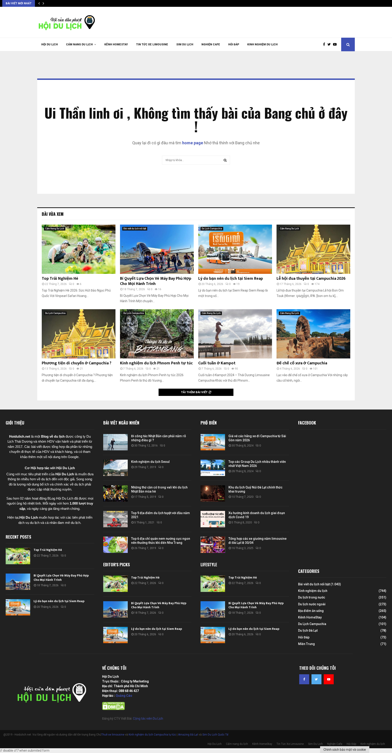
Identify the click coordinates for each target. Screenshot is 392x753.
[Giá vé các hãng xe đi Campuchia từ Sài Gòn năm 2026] (213, 442)
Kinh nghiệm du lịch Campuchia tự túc (152, 734)
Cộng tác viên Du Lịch (148, 718)
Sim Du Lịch (184, 44)
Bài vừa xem (53, 214)
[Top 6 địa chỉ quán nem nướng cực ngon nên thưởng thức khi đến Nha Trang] (115, 545)
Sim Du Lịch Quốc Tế (215, 734)
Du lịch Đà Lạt (308, 630)
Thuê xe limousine (112, 734)
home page (192, 142)
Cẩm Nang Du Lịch (54, 228)
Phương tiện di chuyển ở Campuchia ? (76, 363)
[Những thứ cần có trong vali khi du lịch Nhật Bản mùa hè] (115, 493)
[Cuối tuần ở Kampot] (235, 333)
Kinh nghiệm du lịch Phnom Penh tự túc (156, 363)
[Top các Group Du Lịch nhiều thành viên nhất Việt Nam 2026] (213, 468)
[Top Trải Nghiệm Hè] (78, 249)
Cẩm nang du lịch (79, 44)
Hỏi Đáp (233, 44)
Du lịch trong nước (311, 597)
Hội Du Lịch (49, 44)
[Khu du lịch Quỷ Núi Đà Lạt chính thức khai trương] (213, 493)
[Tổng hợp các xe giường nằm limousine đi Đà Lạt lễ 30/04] (213, 545)
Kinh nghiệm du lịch (262, 44)
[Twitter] (330, 44)
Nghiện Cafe (210, 44)
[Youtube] (336, 44)
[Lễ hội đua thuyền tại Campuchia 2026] (313, 249)
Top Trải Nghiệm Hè (60, 278)
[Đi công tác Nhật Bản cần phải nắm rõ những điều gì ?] (115, 442)
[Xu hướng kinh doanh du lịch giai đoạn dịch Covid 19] (213, 519)
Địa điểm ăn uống (311, 611)
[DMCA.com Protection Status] (113, 709)
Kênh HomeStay (116, 44)
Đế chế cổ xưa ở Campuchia (302, 363)
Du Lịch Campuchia (212, 228)
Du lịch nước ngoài (312, 604)
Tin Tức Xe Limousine (152, 44)
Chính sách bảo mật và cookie (344, 749)
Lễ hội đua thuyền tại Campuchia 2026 (311, 278)
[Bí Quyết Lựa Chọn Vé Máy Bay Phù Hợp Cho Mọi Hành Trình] (157, 249)
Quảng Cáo (124, 695)
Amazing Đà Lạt (188, 734)
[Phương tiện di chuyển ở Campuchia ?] (78, 333)
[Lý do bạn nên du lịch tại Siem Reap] (235, 249)
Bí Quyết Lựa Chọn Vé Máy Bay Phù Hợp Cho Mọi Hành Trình (155, 281)
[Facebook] (325, 44)
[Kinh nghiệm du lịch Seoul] (115, 468)
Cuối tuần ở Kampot (216, 363)
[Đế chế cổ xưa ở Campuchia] (313, 333)
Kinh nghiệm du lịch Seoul (150, 462)
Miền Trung (306, 644)
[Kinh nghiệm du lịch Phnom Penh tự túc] (157, 333)
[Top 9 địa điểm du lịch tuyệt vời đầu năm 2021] (115, 519)
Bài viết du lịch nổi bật (134, 228)
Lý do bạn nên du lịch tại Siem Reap (230, 278)
